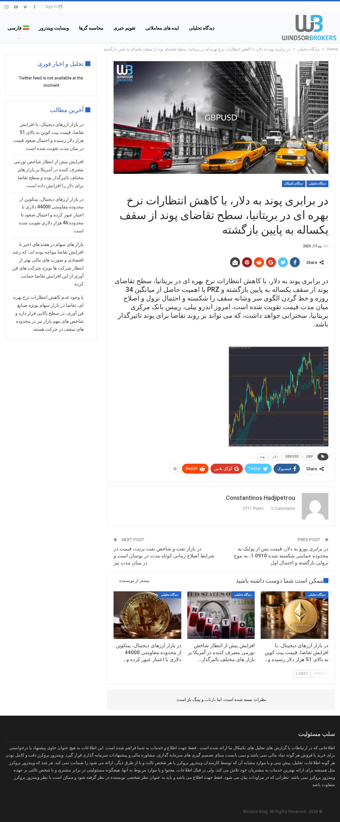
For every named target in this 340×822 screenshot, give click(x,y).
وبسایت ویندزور (54, 28)
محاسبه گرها (91, 28)
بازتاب (210, 699)
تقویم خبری (124, 28)
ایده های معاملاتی (162, 28)
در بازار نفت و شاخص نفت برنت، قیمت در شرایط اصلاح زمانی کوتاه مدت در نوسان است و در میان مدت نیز (164, 556)
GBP (309, 456)
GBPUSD (291, 456)
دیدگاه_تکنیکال (293, 183)
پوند (262, 456)
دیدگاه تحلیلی (201, 28)
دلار (275, 456)
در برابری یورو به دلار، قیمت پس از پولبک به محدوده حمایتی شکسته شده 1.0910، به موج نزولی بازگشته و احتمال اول (281, 556)
